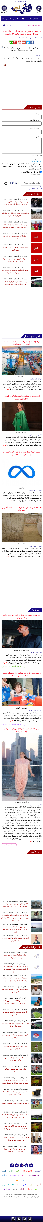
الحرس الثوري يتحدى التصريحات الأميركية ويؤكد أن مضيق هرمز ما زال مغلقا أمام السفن (15, 929)
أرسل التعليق (35, 188)
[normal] (7, 25)
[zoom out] (10, 25)
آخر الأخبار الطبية (9, 845)
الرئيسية (39, 25)
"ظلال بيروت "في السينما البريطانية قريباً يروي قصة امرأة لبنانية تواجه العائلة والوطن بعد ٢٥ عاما (15, 917)
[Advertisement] (21, 86)
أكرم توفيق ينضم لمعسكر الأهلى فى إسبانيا (15, 1103)
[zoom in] (4, 25)
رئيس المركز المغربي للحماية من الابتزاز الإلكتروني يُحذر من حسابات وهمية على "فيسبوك (15, 969)
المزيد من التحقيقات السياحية (13, 666)
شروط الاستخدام (36, 161)
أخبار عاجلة (31, 25)
